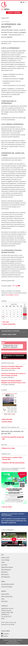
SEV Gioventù (5, 574)
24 (3, 316)
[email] (19, 286)
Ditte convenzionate (6, 596)
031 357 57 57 (7, 616)
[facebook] (13, 286)
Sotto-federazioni (6, 569)
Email (2, 618)
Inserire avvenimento (8, 324)
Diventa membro (14, 12)
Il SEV (3, 562)
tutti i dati (5, 322)
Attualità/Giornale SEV (7, 584)
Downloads (4, 601)
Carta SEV (4, 565)
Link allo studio (7, 507)
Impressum (19, 640)
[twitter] (15, 286)
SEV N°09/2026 (7, 419)
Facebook (6, 633)
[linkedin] (17, 286)
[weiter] (25, 304)
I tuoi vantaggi (5, 560)
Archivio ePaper (7, 422)
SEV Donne (4, 572)
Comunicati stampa (6, 586)
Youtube (5, 636)
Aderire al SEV (5, 557)
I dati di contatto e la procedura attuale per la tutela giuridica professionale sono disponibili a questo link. (14, 520)
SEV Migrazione (5, 577)
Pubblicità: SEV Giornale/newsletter (13, 463)
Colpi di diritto (5, 594)
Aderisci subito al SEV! (9, 334)
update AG (13, 643)
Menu (6, 9)
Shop (2, 599)
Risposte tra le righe (8, 448)
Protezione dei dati (13, 641)
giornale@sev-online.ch (12, 295)
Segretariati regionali (7, 567)
